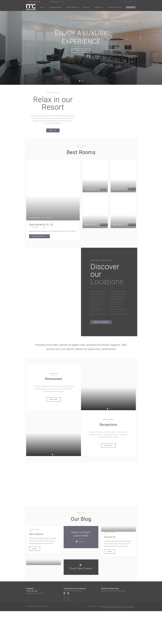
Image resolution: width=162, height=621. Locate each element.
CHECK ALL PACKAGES (101, 322)
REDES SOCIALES (34, 1)
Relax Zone (110, 524)
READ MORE (53, 399)
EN (64, 1)
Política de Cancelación (126, 607)
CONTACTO (99, 7)
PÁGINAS (86, 7)
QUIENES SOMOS (55, 7)
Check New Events (81, 568)
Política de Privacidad (104, 606)
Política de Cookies (118, 606)
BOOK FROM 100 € (39, 236)
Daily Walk (34, 558)
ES (61, 1)
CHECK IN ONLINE (114, 7)
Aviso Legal (92, 606)
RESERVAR (130, 7)
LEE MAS (34, 548)
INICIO (42, 7)
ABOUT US (53, 130)
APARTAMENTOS (72, 7)
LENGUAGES (54, 1)
